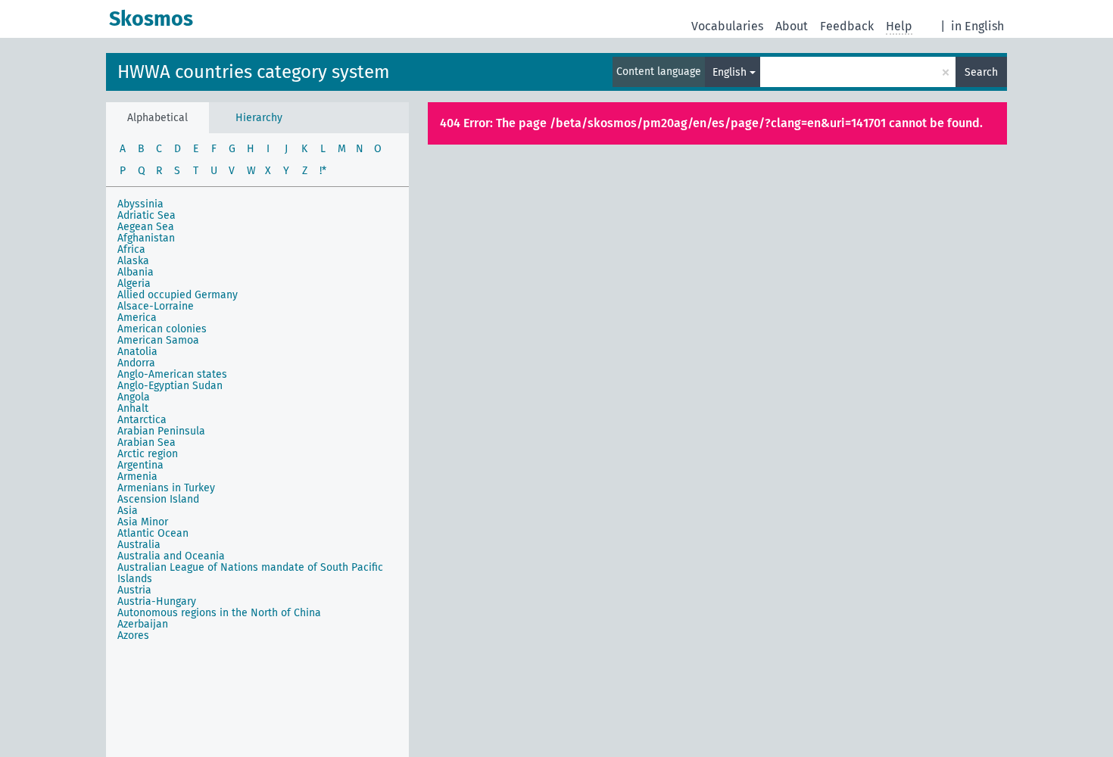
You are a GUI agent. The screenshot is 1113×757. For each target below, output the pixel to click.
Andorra (136, 363)
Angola (133, 397)
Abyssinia (140, 204)
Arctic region (147, 453)
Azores (133, 635)
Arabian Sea (146, 442)
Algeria (134, 283)
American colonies (162, 328)
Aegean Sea (145, 226)
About (791, 26)
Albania (135, 272)
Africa (131, 249)
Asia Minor (142, 522)
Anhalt (132, 408)
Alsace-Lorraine (155, 306)
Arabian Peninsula (161, 431)
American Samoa (158, 340)
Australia (139, 544)
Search (981, 72)
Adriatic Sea (146, 215)
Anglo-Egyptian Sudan (170, 385)
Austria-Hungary (156, 601)
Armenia (137, 476)
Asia (127, 510)
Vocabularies (727, 26)
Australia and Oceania (171, 556)
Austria (134, 590)
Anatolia (137, 351)
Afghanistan (146, 238)
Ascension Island (158, 499)
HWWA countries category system (253, 72)
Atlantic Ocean (153, 533)
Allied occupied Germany (177, 294)
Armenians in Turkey (166, 487)
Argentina (140, 465)
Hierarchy (258, 117)
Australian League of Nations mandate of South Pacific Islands (250, 573)
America (137, 317)
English (729, 72)
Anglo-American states (172, 374)
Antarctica (142, 419)
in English (977, 26)
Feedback (847, 26)
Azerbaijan (142, 624)
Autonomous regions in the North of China (219, 612)
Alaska (133, 260)
